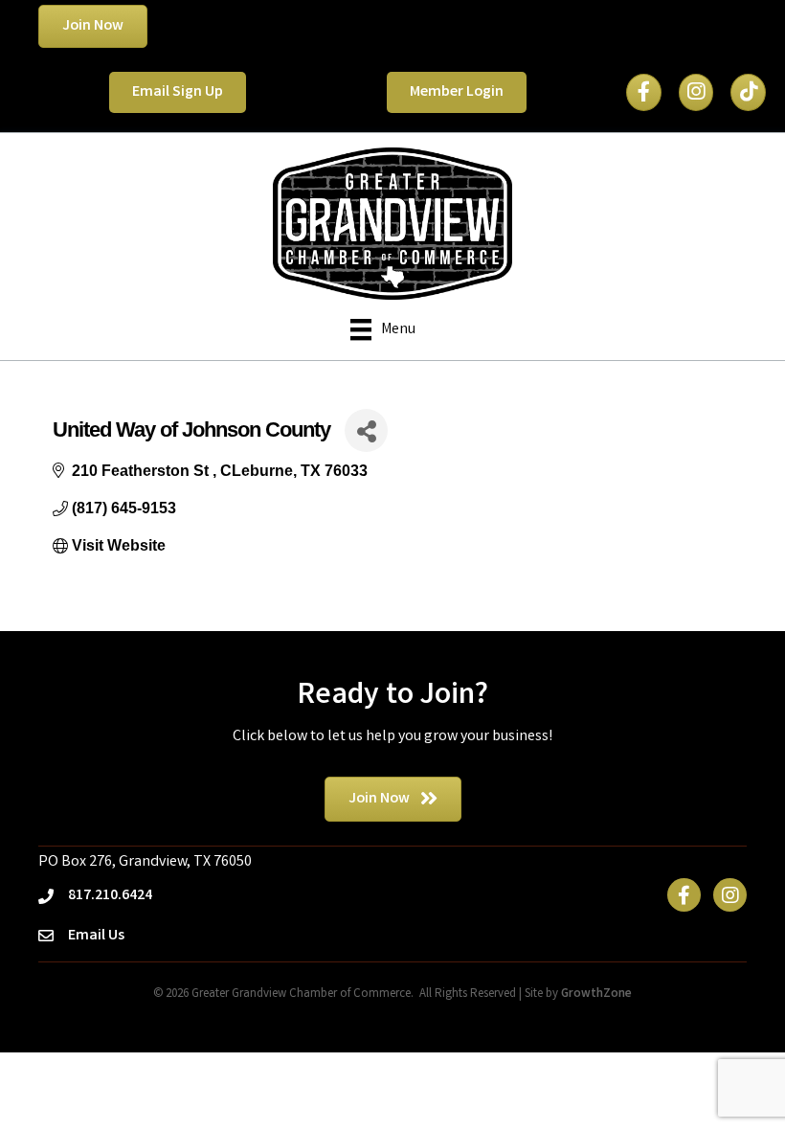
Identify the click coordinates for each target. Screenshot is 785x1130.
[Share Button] (366, 430)
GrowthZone (596, 994)
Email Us (96, 936)
